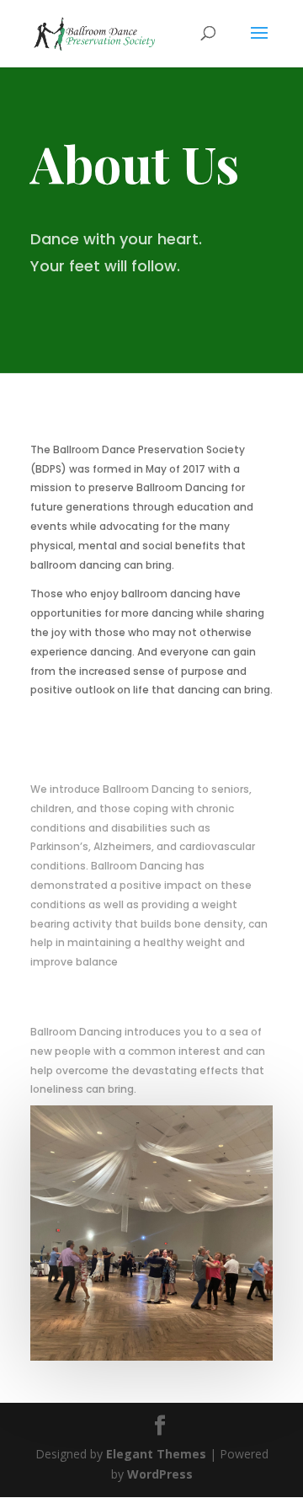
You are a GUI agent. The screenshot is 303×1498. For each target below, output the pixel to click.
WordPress (160, 1474)
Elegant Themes (156, 1454)
